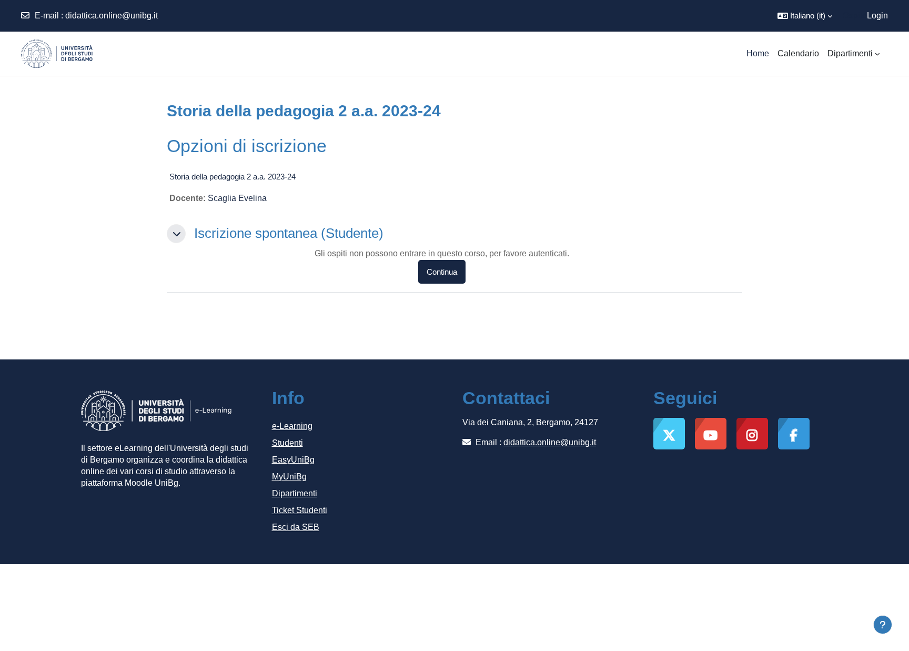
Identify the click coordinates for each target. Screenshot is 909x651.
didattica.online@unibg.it (111, 15)
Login (877, 15)
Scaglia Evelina (237, 198)
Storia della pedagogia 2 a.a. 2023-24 (232, 176)
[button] (805, 16)
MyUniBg (289, 476)
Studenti (287, 442)
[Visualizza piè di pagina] (882, 624)
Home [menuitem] (757, 53)
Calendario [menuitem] (798, 53)
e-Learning (292, 426)
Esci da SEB (295, 527)
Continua (442, 271)
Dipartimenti (294, 493)
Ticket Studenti (299, 510)
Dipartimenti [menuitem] (850, 53)
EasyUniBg (293, 459)
